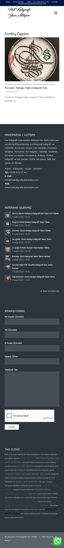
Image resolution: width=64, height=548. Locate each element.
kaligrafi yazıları (42, 489)
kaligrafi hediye (13, 473)
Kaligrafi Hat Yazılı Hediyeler (18, 84)
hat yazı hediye (50, 497)
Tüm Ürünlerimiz (51, 291)
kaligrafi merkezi (12, 485)
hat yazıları (31, 501)
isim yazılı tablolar (49, 454)
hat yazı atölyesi (39, 505)
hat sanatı (45, 473)
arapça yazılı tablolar (23, 465)
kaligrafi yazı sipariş (34, 497)
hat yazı (33, 493)
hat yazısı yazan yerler (31, 513)
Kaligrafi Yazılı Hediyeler (29, 454)
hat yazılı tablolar (30, 473)
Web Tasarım (47, 537)
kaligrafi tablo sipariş (31, 462)
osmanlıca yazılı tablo (44, 466)
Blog (8, 2)
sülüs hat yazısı (45, 501)
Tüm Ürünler (18, 2)
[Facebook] (51, 543)
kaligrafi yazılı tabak (16, 493)
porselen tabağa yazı (14, 497)
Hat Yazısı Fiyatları (44, 458)
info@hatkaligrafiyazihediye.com (32, 3)
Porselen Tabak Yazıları (44, 84)
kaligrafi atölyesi (14, 501)
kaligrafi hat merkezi (33, 478)
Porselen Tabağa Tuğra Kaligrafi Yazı (26, 87)
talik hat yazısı (11, 454)
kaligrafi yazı (27, 457)
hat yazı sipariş (45, 481)
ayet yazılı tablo (45, 493)
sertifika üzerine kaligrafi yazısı (40, 470)
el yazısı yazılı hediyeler (25, 481)
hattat (55, 493)
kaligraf (21, 469)
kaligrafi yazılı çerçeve (31, 485)
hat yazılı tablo (17, 517)
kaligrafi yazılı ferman (17, 505)
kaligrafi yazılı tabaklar (23, 489)
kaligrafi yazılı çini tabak (32, 509)
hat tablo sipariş (12, 458)
